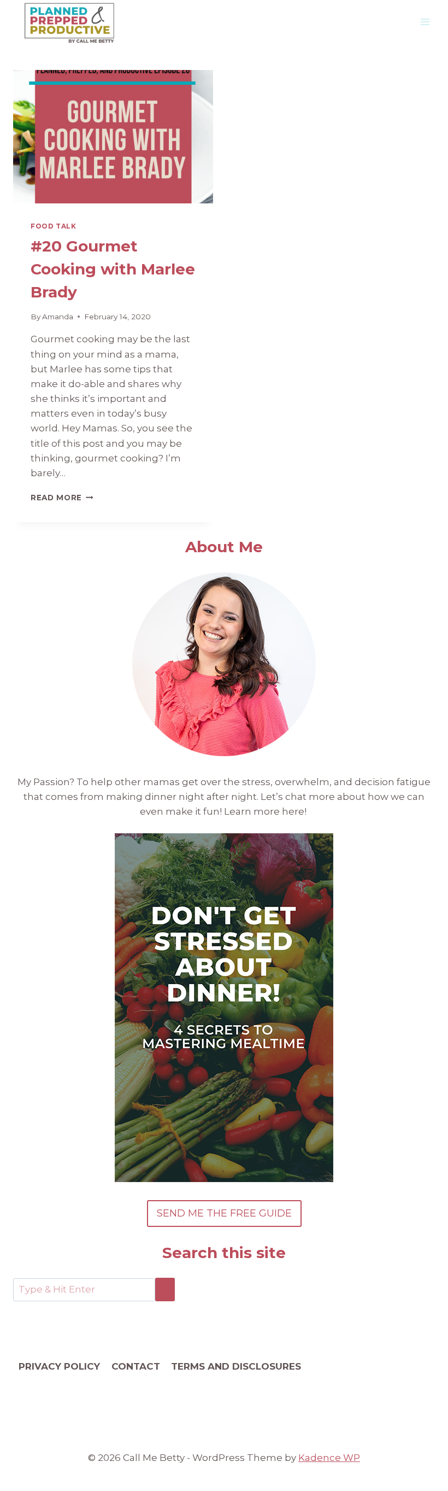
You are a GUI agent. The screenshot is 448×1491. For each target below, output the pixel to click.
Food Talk (53, 226)
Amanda (57, 316)
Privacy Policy (59, 1366)
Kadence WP (329, 1457)
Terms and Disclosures (236, 1366)
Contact (135, 1366)
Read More (62, 497)
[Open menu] (425, 21)
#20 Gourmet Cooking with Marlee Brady (113, 269)
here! (295, 811)
